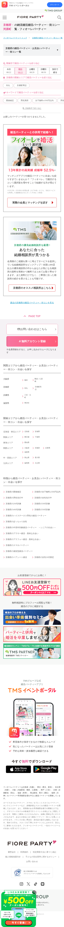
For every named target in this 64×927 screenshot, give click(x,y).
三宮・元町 (27, 396)
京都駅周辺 (21, 85)
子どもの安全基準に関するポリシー (40, 857)
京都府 (37, 448)
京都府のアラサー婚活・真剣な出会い (22, 533)
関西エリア (8, 448)
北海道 (26, 431)
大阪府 (26, 448)
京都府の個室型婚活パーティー (19, 551)
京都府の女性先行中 (43, 498)
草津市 (26, 403)
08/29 (32, 70)
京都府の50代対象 (42, 510)
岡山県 (26, 457)
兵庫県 (47, 448)
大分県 (37, 463)
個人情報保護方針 (13, 857)
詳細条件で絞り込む (33, 108)
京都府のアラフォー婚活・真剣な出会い (23, 539)
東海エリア (8, 443)
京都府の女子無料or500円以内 (47, 492)
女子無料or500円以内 (44, 100)
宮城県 (37, 431)
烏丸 (8, 85)
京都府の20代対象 (13, 504)
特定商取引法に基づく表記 (44, 852)
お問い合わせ (32, 862)
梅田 (26, 380)
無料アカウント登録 (32, 341)
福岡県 (26, 463)
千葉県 (37, 437)
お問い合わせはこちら (32, 329)
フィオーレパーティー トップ (15, 38)
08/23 (20, 70)
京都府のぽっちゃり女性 (16, 522)
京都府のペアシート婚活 (16, 557)
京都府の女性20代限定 (44, 557)
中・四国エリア (10, 458)
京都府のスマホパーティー (17, 545)
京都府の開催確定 (13, 492)
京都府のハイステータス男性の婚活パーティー (26, 516)
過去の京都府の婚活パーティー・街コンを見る (32, 303)
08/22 (8, 70)
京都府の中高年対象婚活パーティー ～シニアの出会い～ (31, 527)
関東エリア (8, 437)
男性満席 (24, 100)
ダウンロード (54, 4)
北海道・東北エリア (12, 432)
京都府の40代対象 (13, 510)
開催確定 (10, 100)
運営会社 (12, 852)
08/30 (43, 70)
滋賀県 (26, 452)
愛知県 (26, 442)
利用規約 (24, 852)
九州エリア (8, 463)
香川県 (37, 457)
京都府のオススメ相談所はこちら (32, 287)
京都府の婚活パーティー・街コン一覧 (47, 38)
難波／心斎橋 (39, 380)
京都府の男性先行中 (14, 498)
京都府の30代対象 (42, 504)
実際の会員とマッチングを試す (30, 202)
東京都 (26, 437)
